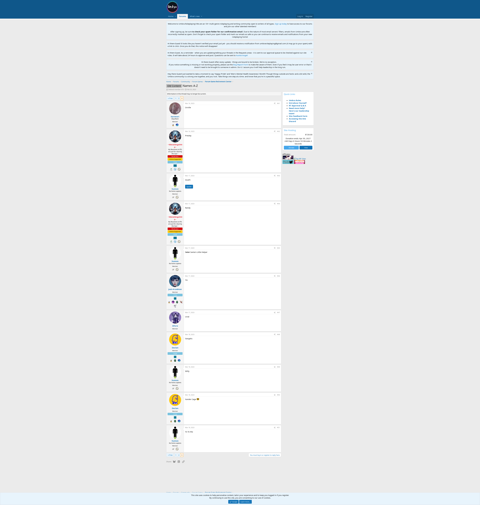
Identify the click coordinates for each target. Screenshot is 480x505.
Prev (171, 98)
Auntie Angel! (242, 55)
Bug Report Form (240, 64)
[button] (175, 16)
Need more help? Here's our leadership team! (299, 111)
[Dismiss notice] (311, 52)
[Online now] (175, 186)
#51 (278, 427)
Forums (182, 16)
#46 (278, 276)
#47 (278, 312)
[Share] (274, 103)
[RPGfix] (288, 158)
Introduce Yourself (297, 103)
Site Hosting (290, 130)
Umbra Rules (295, 100)
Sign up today (281, 23)
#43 (278, 176)
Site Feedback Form (298, 116)
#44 (278, 204)
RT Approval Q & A (297, 105)
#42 (278, 131)
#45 (278, 248)
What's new (195, 16)
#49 (278, 367)
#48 (278, 334)
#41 (278, 103)
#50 (278, 395)
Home (170, 16)
